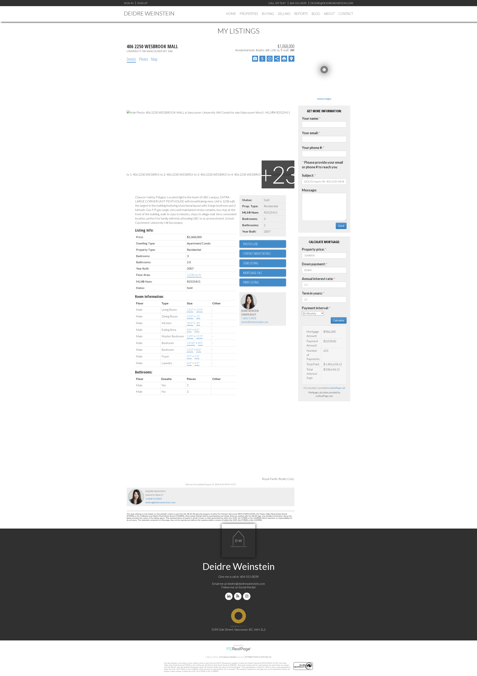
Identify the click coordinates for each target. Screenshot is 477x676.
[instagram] (247, 596)
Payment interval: (315, 308)
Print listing (251, 282)
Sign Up (142, 3)
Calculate (338, 320)
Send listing (250, 263)
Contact (345, 14)
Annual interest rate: (317, 279)
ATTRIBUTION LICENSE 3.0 (258, 657)
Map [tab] (154, 59)
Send (341, 225)
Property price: (313, 249)
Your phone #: (312, 148)
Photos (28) (250, 244)
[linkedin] (229, 596)
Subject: (308, 175)
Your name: (310, 118)
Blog (316, 14)
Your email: (310, 133)
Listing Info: (144, 230)
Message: (309, 190)
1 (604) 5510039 (248, 318)
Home (231, 14)
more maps (324, 98)
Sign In (128, 3)
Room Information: (149, 296)
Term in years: (312, 293)
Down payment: (314, 264)
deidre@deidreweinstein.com (254, 322)
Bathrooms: (143, 372)
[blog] (238, 596)
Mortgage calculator (264, 273)
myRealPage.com (337, 388)
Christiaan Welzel (227, 657)
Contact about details (257, 253)
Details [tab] (131, 59)
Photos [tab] (143, 59)
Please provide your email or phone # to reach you (322, 164)
